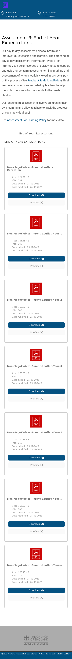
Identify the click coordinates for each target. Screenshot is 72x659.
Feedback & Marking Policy (44, 80)
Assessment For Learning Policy (27, 120)
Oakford (67, 654)
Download (34, 195)
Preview (34, 202)
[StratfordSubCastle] (5, 5)
